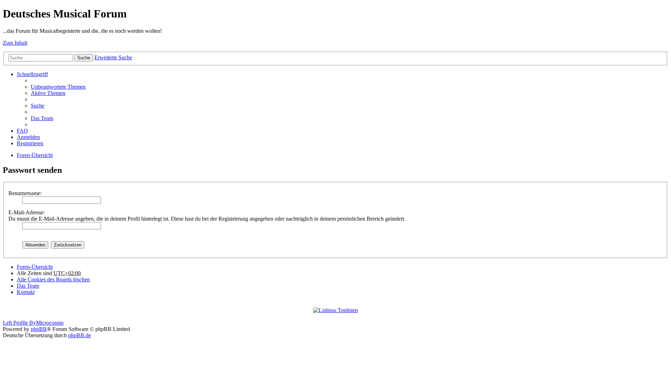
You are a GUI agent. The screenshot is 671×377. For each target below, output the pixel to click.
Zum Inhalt (15, 43)
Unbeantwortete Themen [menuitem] (58, 87)
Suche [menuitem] (37, 106)
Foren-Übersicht (35, 155)
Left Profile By (19, 323)
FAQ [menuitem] (22, 131)
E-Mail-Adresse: (26, 212)
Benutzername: (25, 193)
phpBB (39, 329)
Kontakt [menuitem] (26, 292)
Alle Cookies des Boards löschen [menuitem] (53, 279)
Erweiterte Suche (113, 57)
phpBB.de (79, 335)
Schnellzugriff (32, 74)
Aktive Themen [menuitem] (48, 93)
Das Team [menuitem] (42, 118)
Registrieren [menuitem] (30, 143)
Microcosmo (50, 323)
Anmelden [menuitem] (28, 137)
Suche (83, 57)
